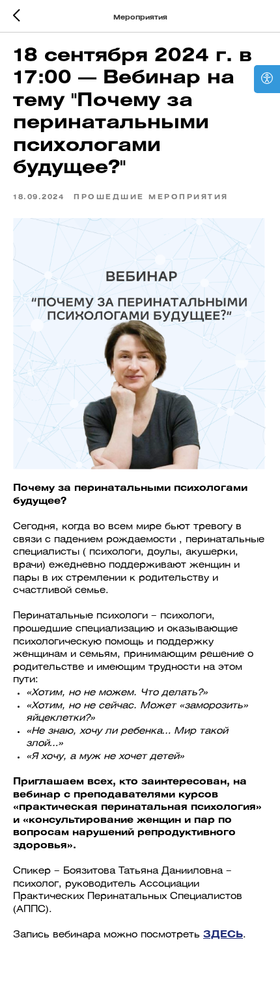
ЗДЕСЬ (223, 935)
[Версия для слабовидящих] (267, 79)
